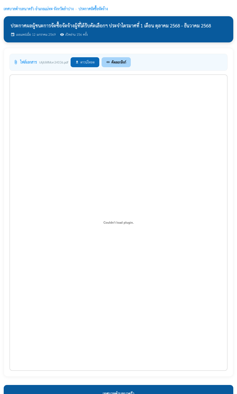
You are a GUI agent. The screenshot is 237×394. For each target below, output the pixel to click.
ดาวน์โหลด (85, 62)
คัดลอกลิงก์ (116, 62)
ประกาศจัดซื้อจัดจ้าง (93, 8)
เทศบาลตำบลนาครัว (39, 8)
